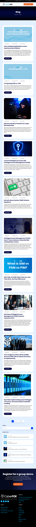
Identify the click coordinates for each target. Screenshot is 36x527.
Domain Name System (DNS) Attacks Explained (16, 201)
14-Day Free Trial (18, 0)
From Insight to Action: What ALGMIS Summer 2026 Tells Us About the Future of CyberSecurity (17, 356)
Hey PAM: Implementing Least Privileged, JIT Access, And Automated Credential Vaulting (18, 401)
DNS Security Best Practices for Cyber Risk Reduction (16, 124)
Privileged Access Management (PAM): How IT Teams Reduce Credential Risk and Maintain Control (17, 240)
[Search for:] (18, 428)
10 (20, 421)
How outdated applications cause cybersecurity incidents (15, 47)
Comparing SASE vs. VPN (12, 83)
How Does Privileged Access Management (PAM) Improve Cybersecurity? (14, 316)
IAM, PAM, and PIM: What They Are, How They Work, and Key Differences (17, 278)
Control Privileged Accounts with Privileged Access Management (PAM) (17, 161)
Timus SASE (29, 0)
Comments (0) (14, 43)
